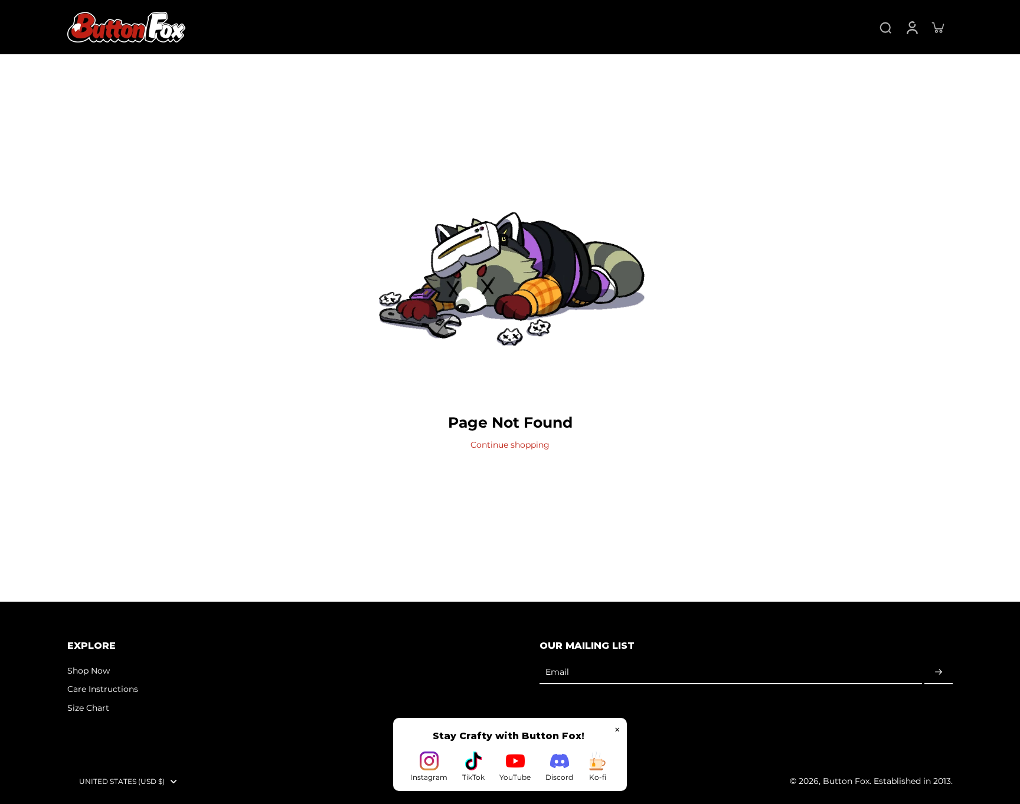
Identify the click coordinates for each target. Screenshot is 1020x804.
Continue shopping (510, 444)
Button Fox (846, 781)
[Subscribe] (938, 672)
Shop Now (88, 670)
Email (557, 672)
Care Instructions (102, 689)
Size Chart (88, 708)
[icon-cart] (937, 27)
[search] (885, 27)
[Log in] (911, 27)
